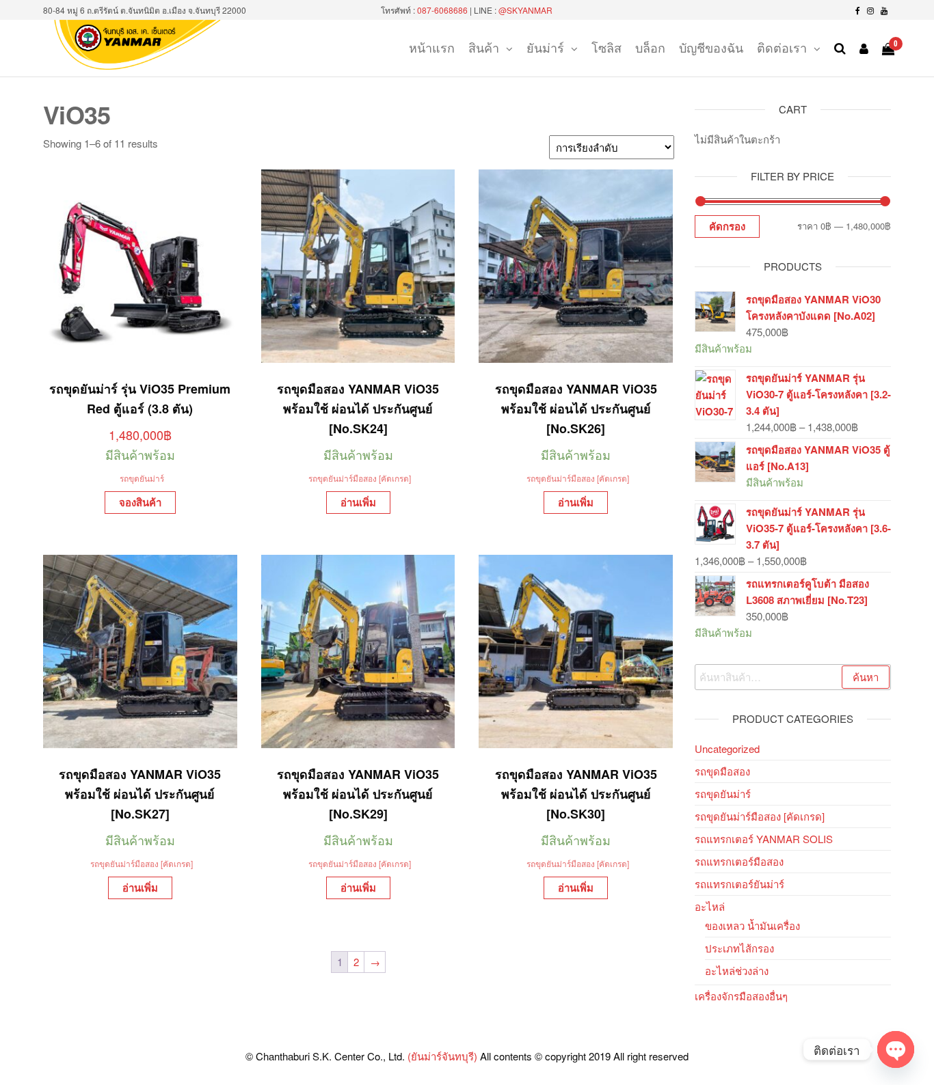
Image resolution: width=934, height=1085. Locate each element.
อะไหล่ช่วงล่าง (737, 970)
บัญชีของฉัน (711, 47)
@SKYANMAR (525, 10)
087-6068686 (442, 10)
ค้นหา (866, 677)
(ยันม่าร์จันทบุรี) (442, 1056)
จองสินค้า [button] (140, 502)
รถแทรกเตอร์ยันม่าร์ (739, 884)
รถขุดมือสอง (722, 771)
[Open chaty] (895, 1049)
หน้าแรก (432, 47)
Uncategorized (727, 748)
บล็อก (650, 47)
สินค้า (483, 47)
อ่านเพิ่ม (358, 502)
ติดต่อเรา (782, 47)
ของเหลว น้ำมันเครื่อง (752, 925)
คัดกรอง (727, 226)
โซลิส (606, 47)
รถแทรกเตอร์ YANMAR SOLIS (764, 839)
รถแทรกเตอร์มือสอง (739, 861)
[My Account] (863, 48)
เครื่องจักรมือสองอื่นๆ (741, 996)
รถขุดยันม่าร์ (142, 478)
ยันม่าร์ (545, 47)
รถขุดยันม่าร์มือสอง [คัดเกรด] (359, 478)
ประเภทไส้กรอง (739, 948)
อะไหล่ (710, 906)
